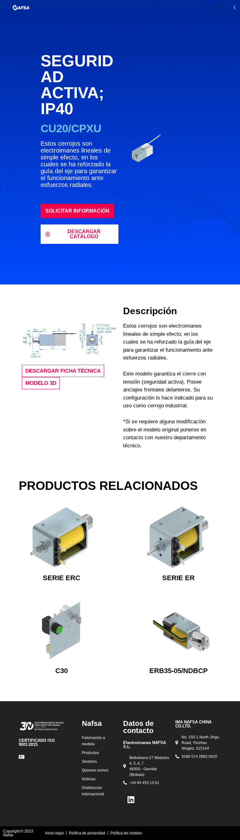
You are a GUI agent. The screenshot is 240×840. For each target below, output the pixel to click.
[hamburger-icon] (219, 7)
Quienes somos (95, 770)
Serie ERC (61, 578)
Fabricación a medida (93, 741)
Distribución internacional (93, 791)
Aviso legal (54, 833)
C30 (61, 671)
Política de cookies (126, 833)
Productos (90, 753)
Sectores (89, 761)
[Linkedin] (131, 799)
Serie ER (178, 578)
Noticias (89, 779)
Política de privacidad (87, 833)
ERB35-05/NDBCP (178, 671)
